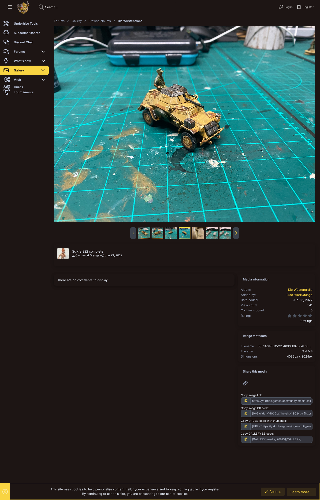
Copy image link (251, 395)
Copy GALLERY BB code (257, 433)
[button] (10, 7)
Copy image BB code (254, 408)
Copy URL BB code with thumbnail (263, 420)
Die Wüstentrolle (300, 289)
